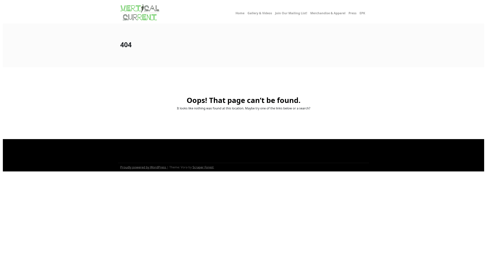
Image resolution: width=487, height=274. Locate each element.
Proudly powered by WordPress (143, 167)
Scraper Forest (203, 167)
